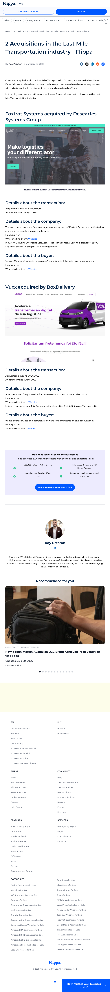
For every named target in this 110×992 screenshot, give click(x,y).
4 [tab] (49, 671)
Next (106, 627)
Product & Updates (97, 20)
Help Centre (17, 807)
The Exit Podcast (65, 787)
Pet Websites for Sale (67, 935)
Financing (62, 841)
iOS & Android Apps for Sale (24, 895)
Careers (14, 802)
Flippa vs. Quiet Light (21, 753)
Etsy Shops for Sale (66, 880)
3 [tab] (46, 671)
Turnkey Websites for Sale (69, 915)
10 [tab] (66, 671)
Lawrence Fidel (13, 665)
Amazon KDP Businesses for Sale (27, 940)
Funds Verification (19, 836)
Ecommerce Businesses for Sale (26, 905)
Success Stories (52, 20)
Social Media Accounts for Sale (71, 925)
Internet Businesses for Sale (70, 920)
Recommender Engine (22, 871)
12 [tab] (72, 671)
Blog (7, 31)
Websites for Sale (19, 890)
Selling (6, 20)
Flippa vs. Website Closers (23, 763)
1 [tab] (40, 671)
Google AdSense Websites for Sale (27, 925)
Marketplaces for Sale (21, 910)
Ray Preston (15, 64)
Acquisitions (19, 31)
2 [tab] (43, 671)
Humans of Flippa (73, 20)
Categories (32, 20)
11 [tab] (69, 671)
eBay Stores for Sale (66, 885)
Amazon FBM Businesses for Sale (27, 935)
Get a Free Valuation (20, 728)
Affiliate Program (19, 787)
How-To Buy (63, 733)
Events (60, 807)
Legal (60, 831)
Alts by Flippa (64, 792)
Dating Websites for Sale (69, 945)
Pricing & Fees (18, 782)
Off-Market (16, 856)
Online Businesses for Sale (23, 885)
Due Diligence (64, 836)
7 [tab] (57, 671)
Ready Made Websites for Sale (71, 910)
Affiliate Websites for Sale (69, 900)
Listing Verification (20, 846)
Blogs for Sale (63, 895)
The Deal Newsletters (67, 782)
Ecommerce (10, 647)
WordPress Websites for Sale (71, 905)
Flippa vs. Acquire (19, 758)
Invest (14, 861)
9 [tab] (63, 671)
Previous (3, 627)
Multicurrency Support (22, 826)
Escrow (14, 866)
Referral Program (19, 792)
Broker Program (18, 797)
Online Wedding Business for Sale (73, 940)
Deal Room (16, 831)
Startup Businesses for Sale (70, 949)
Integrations (17, 851)
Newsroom (62, 802)
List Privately (17, 743)
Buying (18, 20)
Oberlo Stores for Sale (67, 890)
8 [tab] (60, 671)
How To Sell (16, 738)
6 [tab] (54, 671)
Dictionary (62, 812)
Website (32, 239)
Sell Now (81, 11)
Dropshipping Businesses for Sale (27, 920)
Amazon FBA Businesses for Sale (26, 930)
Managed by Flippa (66, 826)
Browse (61, 728)
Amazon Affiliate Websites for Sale (27, 945)
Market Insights (18, 841)
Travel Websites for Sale (68, 930)
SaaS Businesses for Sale (22, 950)
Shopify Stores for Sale (22, 915)
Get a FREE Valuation (29, 11)
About (14, 777)
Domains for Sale (19, 900)
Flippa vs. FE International (23, 748)
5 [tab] (51, 671)
